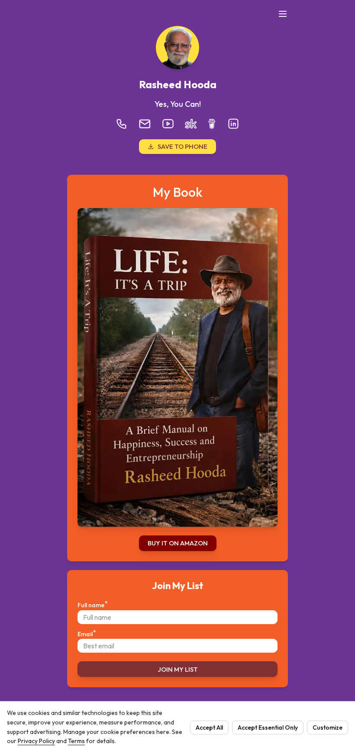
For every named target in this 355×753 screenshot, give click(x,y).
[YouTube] (168, 124)
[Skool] (190, 124)
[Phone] (122, 124)
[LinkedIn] (233, 124)
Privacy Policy (36, 741)
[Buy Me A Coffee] (211, 123)
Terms (76, 741)
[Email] (145, 124)
